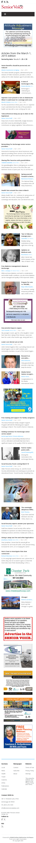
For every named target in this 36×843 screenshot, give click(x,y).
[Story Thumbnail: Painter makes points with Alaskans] (10, 459)
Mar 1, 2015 (24, 70)
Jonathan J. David (6, 540)
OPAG (3, 783)
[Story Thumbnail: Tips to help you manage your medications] (10, 245)
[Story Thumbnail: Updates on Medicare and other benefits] (10, 261)
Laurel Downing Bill (27, 452)
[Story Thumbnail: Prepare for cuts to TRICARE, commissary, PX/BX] (10, 294)
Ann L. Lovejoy (5, 271)
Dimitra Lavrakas (26, 599)
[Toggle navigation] (5, 14)
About (15, 774)
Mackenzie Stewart (27, 179)
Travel (3, 777)
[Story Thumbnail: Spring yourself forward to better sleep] (10, 186)
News (3, 771)
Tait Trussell (5, 330)
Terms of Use (29, 767)
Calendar (4, 789)
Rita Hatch (24, 254)
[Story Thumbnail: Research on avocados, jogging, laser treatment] (10, 367)
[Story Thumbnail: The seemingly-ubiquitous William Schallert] (10, 519)
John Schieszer (25, 360)
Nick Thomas (25, 512)
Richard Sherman (6, 556)
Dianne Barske (25, 86)
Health (3, 774)
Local (3, 767)
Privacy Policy (29, 771)
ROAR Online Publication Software (21, 837)
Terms (30, 784)
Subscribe (16, 771)
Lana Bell (24, 238)
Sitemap (28, 774)
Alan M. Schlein (6, 102)
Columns (4, 780)
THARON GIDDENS (6, 163)
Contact (15, 767)
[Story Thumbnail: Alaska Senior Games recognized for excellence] (10, 383)
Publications (5, 786)
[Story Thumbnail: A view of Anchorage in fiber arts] (10, 93)
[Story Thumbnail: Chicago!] (10, 609)
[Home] (18, 8)
